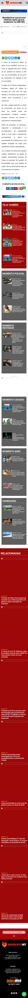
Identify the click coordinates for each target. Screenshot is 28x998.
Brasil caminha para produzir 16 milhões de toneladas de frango (18, 459)
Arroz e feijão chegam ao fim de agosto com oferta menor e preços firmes (18, 474)
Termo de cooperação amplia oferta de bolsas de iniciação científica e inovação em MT (12, 917)
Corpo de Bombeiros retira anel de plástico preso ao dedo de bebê (14, 804)
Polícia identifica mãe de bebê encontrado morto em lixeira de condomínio (18, 296)
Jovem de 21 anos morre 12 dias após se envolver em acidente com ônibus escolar (14, 877)
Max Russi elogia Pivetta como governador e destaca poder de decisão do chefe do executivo (18, 350)
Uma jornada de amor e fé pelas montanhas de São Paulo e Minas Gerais (18, 523)
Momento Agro (16, 456)
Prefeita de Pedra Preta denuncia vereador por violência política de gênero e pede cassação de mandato (13, 601)
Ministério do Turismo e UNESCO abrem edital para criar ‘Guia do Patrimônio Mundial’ (18, 536)
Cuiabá (14, 419)
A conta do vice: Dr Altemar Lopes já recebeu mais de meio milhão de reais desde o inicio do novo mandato (14, 654)
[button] (2, 2)
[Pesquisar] (23, 932)
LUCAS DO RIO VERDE (16, 255)
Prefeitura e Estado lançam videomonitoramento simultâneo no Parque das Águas (18, 437)
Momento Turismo (16, 506)
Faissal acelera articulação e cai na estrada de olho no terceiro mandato (17, 364)
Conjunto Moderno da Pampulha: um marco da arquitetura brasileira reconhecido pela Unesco (18, 510)
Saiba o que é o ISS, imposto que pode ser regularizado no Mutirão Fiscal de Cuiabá (19, 422)
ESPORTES (14, 210)
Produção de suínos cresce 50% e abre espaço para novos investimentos (17, 487)
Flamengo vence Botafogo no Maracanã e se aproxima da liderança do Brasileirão (18, 228)
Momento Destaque (17, 333)
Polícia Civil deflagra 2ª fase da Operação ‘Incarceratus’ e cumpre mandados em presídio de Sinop (14, 840)
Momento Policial (16, 278)
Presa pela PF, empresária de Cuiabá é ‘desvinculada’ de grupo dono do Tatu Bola (18, 309)
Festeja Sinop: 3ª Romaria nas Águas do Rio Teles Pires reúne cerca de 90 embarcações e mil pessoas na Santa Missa (18, 338)
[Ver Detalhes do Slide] (14, 11)
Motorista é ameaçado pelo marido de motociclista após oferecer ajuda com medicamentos (18, 283)
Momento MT (23, 26)
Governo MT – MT (12, 174)
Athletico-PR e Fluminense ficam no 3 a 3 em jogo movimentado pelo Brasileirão (18, 214)
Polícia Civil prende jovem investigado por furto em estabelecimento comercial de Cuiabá (12, 757)
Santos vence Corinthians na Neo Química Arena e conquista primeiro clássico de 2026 (17, 242)
